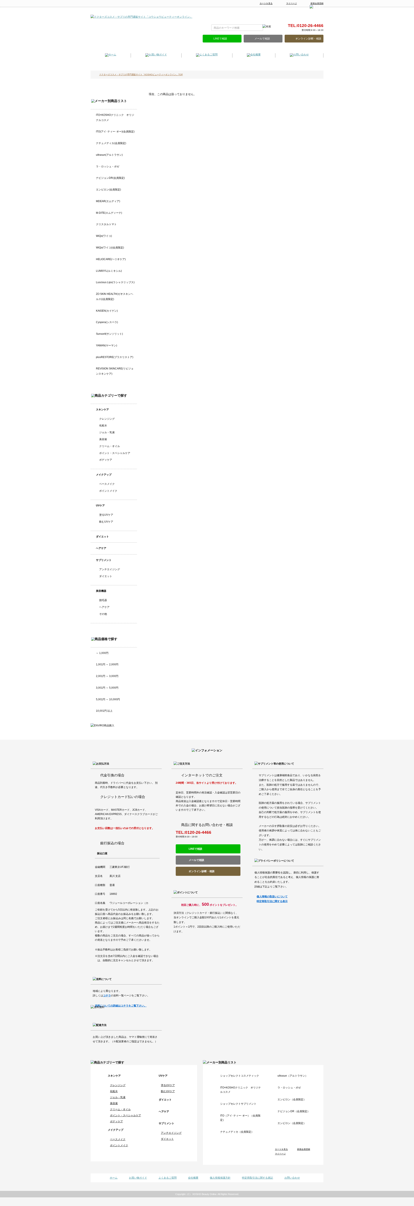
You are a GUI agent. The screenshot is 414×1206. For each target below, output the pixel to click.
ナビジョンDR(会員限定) (110, 177)
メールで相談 (262, 38)
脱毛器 (103, 600)
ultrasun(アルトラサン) (109, 154)
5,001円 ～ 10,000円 (108, 699)
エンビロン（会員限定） (292, 1099)
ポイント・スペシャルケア (114, 453)
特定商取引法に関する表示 (272, 901)
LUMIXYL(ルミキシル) (109, 270)
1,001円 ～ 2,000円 (107, 664)
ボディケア (105, 459)
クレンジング (107, 418)
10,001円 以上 (104, 710)
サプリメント (103, 560)
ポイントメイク (108, 490)
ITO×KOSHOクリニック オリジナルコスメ (115, 117)
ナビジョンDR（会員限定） (294, 1111)
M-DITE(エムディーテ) (109, 212)
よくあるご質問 (167, 1177)
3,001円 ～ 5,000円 (107, 687)
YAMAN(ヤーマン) (106, 345)
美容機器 (101, 590)
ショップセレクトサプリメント (238, 1103)
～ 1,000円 (102, 653)
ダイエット (102, 536)
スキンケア (102, 409)
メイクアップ (103, 474)
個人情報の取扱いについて (272, 896)
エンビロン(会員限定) (108, 189)
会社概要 (193, 1177)
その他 (103, 614)
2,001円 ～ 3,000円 (107, 676)
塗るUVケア (106, 514)
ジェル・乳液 (107, 432)
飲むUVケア (106, 521)
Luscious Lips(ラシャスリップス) (115, 282)
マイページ (291, 3)
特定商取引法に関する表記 (257, 1177)
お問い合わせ (292, 1177)
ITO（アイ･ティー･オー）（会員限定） (240, 1117)
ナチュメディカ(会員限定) (111, 143)
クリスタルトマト (106, 224)
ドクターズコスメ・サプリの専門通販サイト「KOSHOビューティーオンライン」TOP (141, 74)
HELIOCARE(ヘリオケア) (111, 259)
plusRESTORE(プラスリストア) (114, 357)
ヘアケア (101, 548)
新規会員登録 (316, 3)
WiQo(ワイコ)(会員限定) (110, 247)
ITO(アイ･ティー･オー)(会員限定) (115, 131)
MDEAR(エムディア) (108, 201)
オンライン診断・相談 (308, 38)
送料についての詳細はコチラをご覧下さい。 (121, 1005)
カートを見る (266, 3)
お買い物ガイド (138, 1177)
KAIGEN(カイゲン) (107, 310)
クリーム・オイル (109, 446)
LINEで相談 (220, 38)
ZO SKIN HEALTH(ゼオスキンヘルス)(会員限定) (114, 296)
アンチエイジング (109, 569)
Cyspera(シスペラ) (107, 322)
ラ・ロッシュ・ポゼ (107, 166)
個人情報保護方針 (220, 1177)
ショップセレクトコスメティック (239, 1075)
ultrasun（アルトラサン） (293, 1075)
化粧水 (103, 425)
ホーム (114, 1177)
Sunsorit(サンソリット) (109, 333)
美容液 (103, 439)
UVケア (100, 505)
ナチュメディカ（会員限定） (237, 1131)
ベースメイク (107, 483)
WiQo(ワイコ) (104, 235)
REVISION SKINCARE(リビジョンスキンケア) (114, 371)
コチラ (107, 995)
